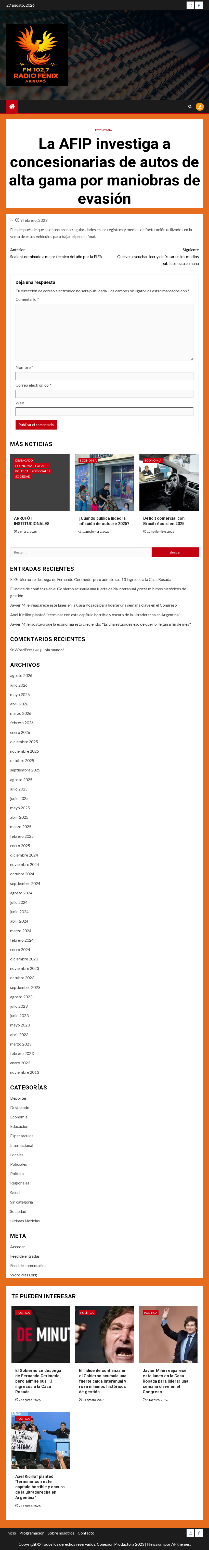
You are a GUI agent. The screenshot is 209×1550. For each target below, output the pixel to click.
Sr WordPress (22, 649)
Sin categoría (21, 1201)
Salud (15, 1192)
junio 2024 (19, 911)
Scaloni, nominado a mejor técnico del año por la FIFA (56, 253)
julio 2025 (19, 788)
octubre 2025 (22, 760)
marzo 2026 (20, 713)
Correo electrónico (33, 385)
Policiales (18, 1164)
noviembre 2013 (24, 1072)
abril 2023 (19, 1034)
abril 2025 (19, 817)
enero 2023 (20, 1062)
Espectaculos (21, 1135)
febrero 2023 (22, 1053)
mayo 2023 (20, 1024)
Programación (31, 1532)
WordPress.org (23, 1274)
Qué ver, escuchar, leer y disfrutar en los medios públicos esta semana (158, 256)
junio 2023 (19, 1015)
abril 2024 (19, 921)
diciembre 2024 (24, 854)
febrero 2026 (22, 722)
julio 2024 (19, 902)
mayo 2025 (20, 807)
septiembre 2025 (25, 769)
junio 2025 (19, 798)
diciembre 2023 (24, 958)
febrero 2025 (22, 836)
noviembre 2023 (24, 968)
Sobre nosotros (61, 1532)
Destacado (24, 460)
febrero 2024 (22, 940)
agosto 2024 (21, 892)
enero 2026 (20, 732)
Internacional (21, 1145)
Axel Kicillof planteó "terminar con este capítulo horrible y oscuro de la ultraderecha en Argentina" (95, 614)
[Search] (190, 107)
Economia (103, 130)
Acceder (17, 1246)
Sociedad (22, 476)
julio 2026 (19, 685)
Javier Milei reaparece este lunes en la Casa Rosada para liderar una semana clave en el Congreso (93, 605)
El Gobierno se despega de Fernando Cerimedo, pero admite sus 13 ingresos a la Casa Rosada (90, 579)
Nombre (24, 367)
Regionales (41, 471)
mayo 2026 (20, 694)
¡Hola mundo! (52, 649)
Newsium (155, 1544)
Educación (19, 1126)
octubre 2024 (22, 873)
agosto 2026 (21, 675)
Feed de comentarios (28, 1265)
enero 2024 (20, 949)
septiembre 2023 (25, 987)
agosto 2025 (21, 779)
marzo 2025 (20, 826)
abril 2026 (19, 703)
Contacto (86, 1532)
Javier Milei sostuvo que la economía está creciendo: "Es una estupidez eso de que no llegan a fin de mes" (100, 624)
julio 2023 (19, 1006)
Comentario (27, 299)
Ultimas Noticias (25, 1220)
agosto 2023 (21, 996)
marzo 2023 (20, 1043)
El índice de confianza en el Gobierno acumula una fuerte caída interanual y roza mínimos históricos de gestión (102, 1381)
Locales (41, 466)
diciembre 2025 (24, 741)
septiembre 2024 (25, 883)
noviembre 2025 (24, 751)
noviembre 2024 (24, 864)
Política (22, 471)
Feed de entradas (25, 1256)
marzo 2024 (20, 930)
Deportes (18, 1098)
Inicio (11, 1532)
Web (20, 402)
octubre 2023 (22, 977)
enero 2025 (20, 845)
